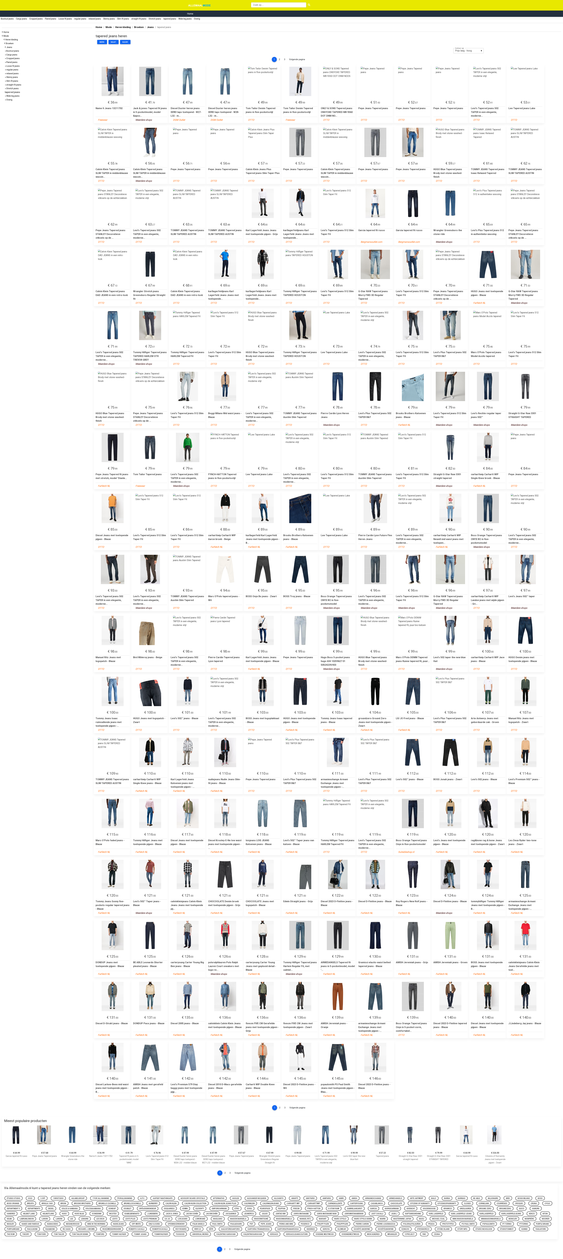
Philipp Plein (323, 1224)
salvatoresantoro (230, 1229)
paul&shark (236, 1224)
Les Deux (100, 1219)
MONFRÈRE (529, 1219)
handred (11, 1214)
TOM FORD (41, 1234)
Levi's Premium (150, 1219)
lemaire (84, 1219)
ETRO (237, 1209)
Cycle (547, 1203)
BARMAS (461, 1198)
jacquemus (230, 1214)
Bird (508, 1198)
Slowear (342, 1229)
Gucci (521, 1209)
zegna (437, 1234)
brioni (63, 1203)
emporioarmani (219, 1209)
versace (274, 1234)
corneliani (484, 1203)
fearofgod (265, 1209)
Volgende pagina (297, 59)
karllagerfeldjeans (511, 1214)
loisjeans (182, 1219)
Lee (71, 1219)
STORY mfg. (462, 1229)
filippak (281, 1209)
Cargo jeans (21, 19)
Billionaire (493, 1198)
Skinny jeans (109, 19)
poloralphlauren (411, 1224)
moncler (513, 1219)
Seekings (311, 1229)
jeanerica (249, 1214)
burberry (153, 1203)
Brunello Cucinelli (107, 1203)
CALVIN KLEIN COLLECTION (195, 1203)
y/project (409, 1234)
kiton (545, 1214)
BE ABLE (476, 1198)
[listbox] (468, 50)
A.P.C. (142, 1198)
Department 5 (13, 1209)
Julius (265, 1214)
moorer (545, 1219)
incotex (113, 1214)
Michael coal (438, 1219)
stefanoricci (423, 1229)
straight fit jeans (138, 19)
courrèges (502, 1203)
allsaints (278, 1198)
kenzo (532, 1214)
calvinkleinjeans (271, 1203)
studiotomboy (506, 1229)
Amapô (294, 1198)
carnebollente (335, 1203)
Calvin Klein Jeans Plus (225, 1203)
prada (431, 1224)
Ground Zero (485, 1209)
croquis (519, 1203)
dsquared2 (169, 1209)
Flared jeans (50, 19)
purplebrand (13, 1229)
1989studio (58, 1198)
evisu (249, 1209)
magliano (217, 1219)
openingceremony (176, 1224)
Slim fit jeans (123, 19)
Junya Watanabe (301, 1214)
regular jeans (80, 19)
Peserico (305, 1224)
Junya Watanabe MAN (326, 1214)
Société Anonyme (362, 1229)
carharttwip (314, 1203)
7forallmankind (124, 1198)
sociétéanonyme (386, 1229)
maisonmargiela (284, 1219)
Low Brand (200, 1219)
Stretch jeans (155, 19)
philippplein (342, 1224)
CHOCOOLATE (396, 1203)
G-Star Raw (333, 1209)
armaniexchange (373, 1198)
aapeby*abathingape (163, 1198)
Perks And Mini (286, 1224)
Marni (382, 1219)
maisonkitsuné (261, 1219)
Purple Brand (542, 1224)
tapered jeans (169, 19)
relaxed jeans (95, 19)
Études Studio (13, 1198)
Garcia (373, 1209)
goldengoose (429, 1209)
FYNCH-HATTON (313, 1209)
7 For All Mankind (101, 1198)
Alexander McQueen (256, 1198)
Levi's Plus (130, 1219)
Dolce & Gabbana (70, 1209)
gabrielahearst (354, 1209)
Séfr (211, 1229)
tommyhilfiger (161, 1234)
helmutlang (48, 1214)
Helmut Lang (29, 1214)
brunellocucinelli (132, 1203)
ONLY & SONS (154, 1224)
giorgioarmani (392, 1209)
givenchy (411, 1209)
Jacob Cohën (192, 1214)
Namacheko (52, 1224)
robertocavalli (160, 1229)
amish (354, 1198)
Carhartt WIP (293, 1203)
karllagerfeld (487, 1214)
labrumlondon (27, 1219)
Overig (197, 19)
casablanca (377, 1203)
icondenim (96, 1214)
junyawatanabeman (353, 1214)
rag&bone (50, 1229)
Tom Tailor (59, 1234)
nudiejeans (118, 1224)
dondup (112, 1209)
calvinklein (249, 1203)
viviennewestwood (350, 1234)
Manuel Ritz (305, 1219)
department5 (34, 1209)
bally (433, 1198)
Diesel (51, 1209)
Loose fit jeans (65, 19)
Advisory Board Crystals (192, 1198)
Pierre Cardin (362, 1224)
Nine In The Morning (96, 1224)
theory (25, 1234)
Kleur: (125, 42)
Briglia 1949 (47, 1203)
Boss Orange (13, 1203)
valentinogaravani (252, 1234)
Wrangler (392, 1234)
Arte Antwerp (416, 1198)
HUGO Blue (79, 1214)
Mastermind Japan (402, 1219)
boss (540, 1198)
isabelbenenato (131, 1214)
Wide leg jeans (185, 19)
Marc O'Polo (340, 1219)
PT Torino (507, 1224)
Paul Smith (217, 1224)
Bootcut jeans (7, 19)
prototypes (448, 1224)
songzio (405, 1229)
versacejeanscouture (297, 1234)
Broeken (10, 43)
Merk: (102, 42)
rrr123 (197, 1229)
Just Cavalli (377, 1214)
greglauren (465, 1209)
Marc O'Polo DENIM (363, 1219)
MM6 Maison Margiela (463, 1219)
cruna (534, 1203)
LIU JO (167, 1219)
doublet (127, 1209)
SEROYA (326, 1229)
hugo (64, 1214)
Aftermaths (218, 1198)
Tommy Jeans (140, 1234)
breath (30, 1203)
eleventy (200, 1209)
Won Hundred (373, 1234)
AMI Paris (310, 1198)
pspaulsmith (489, 1224)
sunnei (524, 1229)
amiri (341, 1198)
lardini (59, 1219)
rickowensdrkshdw (111, 1229)
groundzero (505, 1209)
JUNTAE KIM (280, 1214)
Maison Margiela (238, 1219)
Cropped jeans (36, 19)
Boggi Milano (524, 1198)
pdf (251, 1224)
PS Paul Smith (468, 1224)
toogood (180, 1234)
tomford (100, 1234)
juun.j (394, 1214)
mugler (10, 1224)
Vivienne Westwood (325, 1234)
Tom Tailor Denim (80, 1234)
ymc (424, 1234)
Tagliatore (540, 1229)
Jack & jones (172, 1214)
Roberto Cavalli (136, 1229)
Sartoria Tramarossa (258, 1229)
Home (190, 13)
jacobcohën (211, 1214)
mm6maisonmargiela (491, 1219)
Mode (7, 36)
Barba (447, 1198)
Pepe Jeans (266, 1224)
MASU (421, 1219)
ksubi (9, 1219)
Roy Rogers (180, 1229)
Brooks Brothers (82, 1203)
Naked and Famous (30, 1224)
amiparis (327, 1198)
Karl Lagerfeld (436, 1214)
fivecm (296, 1209)
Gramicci (448, 1209)
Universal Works (200, 1234)
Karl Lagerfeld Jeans (461, 1214)
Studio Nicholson (483, 1229)
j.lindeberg (152, 1214)
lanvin (45, 1219)
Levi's (114, 1219)
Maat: (113, 42)
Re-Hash (67, 1229)
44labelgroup (78, 1198)
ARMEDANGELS (395, 1198)
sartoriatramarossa (288, 1229)
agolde (235, 1198)
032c (30, 1198)
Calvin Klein (171, 1203)
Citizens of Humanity (420, 1203)
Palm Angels (198, 1224)
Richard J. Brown (86, 1229)
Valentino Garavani (225, 1234)
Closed (467, 1203)
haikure (535, 1209)
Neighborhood (72, 1224)
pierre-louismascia (386, 1224)
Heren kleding (12, 39)
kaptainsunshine (413, 1214)
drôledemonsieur (147, 1209)
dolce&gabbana (93, 1209)
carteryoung (356, 1203)
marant (322, 1219)
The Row (11, 1234)
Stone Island (443, 1229)
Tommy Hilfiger (119, 1234)
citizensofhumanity (446, 1203)
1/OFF (42, 1198)
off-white (136, 1224)
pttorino (523, 1224)
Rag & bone (32, 1229)
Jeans (9, 47)
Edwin (185, 1209)
